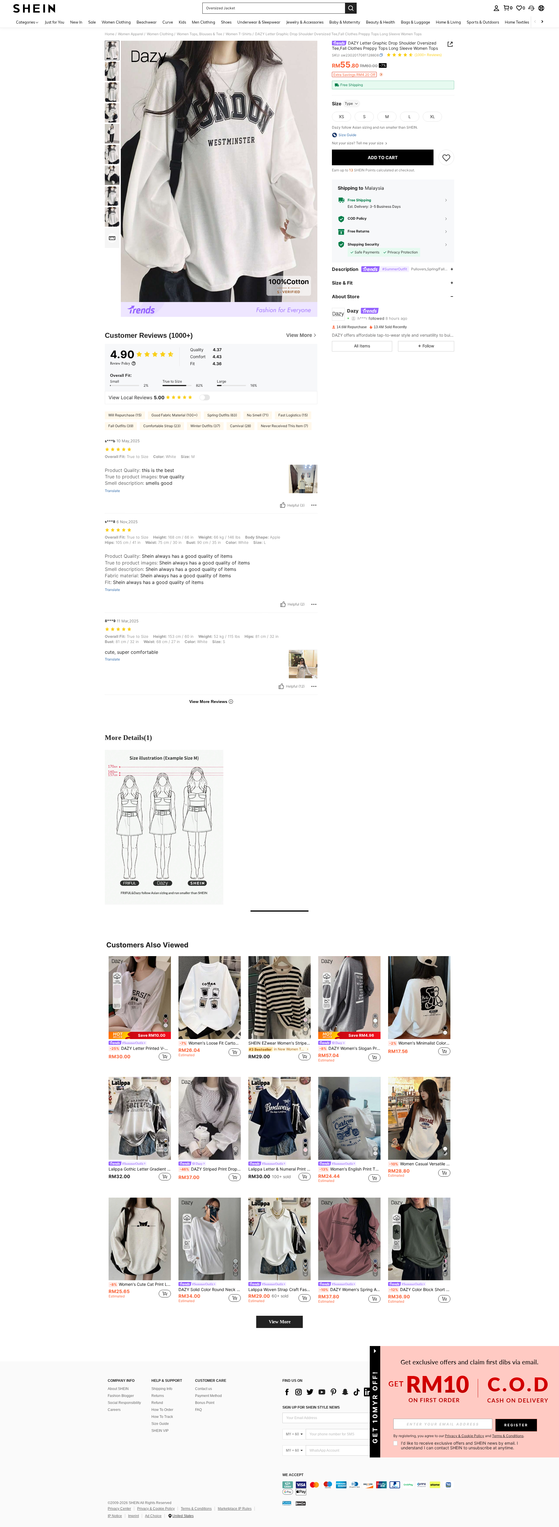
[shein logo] (34, 8)
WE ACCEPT (292, 1475)
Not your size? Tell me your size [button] (358, 143)
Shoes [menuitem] (226, 22)
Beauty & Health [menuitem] (380, 22)
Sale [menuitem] (92, 22)
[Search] (351, 8)
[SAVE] (446, 157)
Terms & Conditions (196, 1509)
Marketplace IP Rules (235, 1509)
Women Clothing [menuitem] (116, 22)
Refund (157, 1403)
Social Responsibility (124, 1403)
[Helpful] (282, 505)
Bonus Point (204, 1403)
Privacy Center (119, 1509)
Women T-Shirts (239, 34)
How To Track (162, 1417)
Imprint (133, 1516)
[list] (329, 1392)
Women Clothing (160, 34)
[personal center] (496, 8)
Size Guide (160, 1424)
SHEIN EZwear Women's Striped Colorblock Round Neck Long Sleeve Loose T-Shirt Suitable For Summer (279, 1043)
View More (280, 1321)
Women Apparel (130, 34)
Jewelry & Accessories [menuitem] (304, 22)
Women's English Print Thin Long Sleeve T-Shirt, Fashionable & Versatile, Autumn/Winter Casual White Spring (350, 1169)
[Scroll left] (535, 22)
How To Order (162, 1410)
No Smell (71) (257, 415)
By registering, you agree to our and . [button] (458, 1436)
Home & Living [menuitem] (448, 22)
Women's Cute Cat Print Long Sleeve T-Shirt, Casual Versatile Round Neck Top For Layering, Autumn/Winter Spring (140, 1284)
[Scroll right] (542, 22)
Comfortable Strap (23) (162, 426)
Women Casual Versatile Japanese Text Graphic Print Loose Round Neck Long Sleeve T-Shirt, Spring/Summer (419, 1164)
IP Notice (115, 1516)
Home (109, 34)
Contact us (203, 1389)
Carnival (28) (240, 426)
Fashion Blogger (121, 1396)
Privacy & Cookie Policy (156, 1509)
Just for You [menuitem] (54, 22)
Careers (114, 1410)
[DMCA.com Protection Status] (301, 1503)
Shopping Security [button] (363, 244)
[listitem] (139, 1012)
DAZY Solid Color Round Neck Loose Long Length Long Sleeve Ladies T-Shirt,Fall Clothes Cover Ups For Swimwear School (209, 1289)
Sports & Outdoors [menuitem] (483, 22)
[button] (531, 8)
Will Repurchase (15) (124, 415)
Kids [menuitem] (182, 22)
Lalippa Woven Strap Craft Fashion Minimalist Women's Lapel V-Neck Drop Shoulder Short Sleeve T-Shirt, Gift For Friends (279, 1289)
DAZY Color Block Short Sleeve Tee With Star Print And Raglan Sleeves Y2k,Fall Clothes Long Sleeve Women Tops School (419, 1289)
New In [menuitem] (76, 22)
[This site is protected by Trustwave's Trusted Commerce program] (286, 1503)
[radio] (341, 117)
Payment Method (208, 1396)
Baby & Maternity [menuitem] (344, 22)
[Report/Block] (313, 505)
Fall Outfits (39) (120, 426)
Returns (157, 1396)
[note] (140, 1035)
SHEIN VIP (160, 1431)
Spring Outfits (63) (222, 415)
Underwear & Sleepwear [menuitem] (258, 22)
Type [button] (349, 103)
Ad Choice (153, 1516)
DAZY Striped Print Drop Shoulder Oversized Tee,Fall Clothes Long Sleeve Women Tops (210, 1169)
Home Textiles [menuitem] (517, 22)
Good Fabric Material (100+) (174, 415)
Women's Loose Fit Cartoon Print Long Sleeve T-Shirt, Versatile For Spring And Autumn (210, 1043)
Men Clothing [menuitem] (203, 22)
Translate (112, 491)
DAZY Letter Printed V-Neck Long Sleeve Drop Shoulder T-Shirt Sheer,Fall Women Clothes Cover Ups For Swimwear (140, 1048)
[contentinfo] (369, 1488)
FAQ (198, 1410)
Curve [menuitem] (167, 22)
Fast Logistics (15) (293, 415)
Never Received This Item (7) (284, 426)
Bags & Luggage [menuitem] (415, 22)
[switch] (204, 397)
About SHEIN (118, 1389)
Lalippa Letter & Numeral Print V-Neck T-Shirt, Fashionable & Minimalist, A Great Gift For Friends (279, 1169)
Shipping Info (161, 1389)
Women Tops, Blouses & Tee (199, 34)
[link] (508, 7)
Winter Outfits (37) (205, 426)
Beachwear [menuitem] (147, 22)
